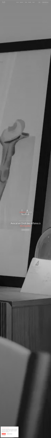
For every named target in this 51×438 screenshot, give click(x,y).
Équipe (26, 2)
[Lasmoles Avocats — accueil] (4, 2)
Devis (39, 2)
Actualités (29, 2)
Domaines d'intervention (25, 229)
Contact (33, 2)
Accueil (17, 2)
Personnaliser (4, 435)
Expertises (21, 2)
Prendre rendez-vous (45, 2)
